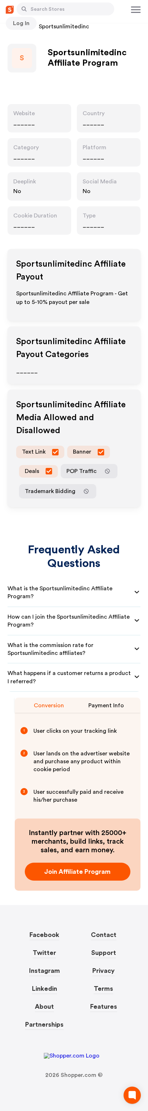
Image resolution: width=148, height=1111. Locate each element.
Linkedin (44, 988)
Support (103, 953)
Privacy (103, 970)
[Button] (24, 9)
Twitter (44, 953)
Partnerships (44, 1024)
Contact (103, 935)
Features (103, 1006)
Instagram (44, 970)
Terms (103, 988)
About (44, 1006)
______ (24, 123)
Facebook (44, 935)
